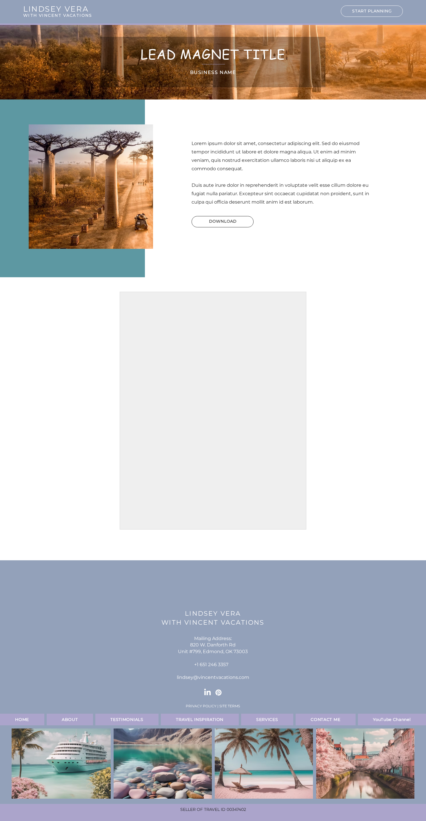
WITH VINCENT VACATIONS (57, 15)
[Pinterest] (218, 692)
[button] (223, 221)
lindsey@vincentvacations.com (213, 677)
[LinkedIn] (207, 692)
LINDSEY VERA (213, 613)
